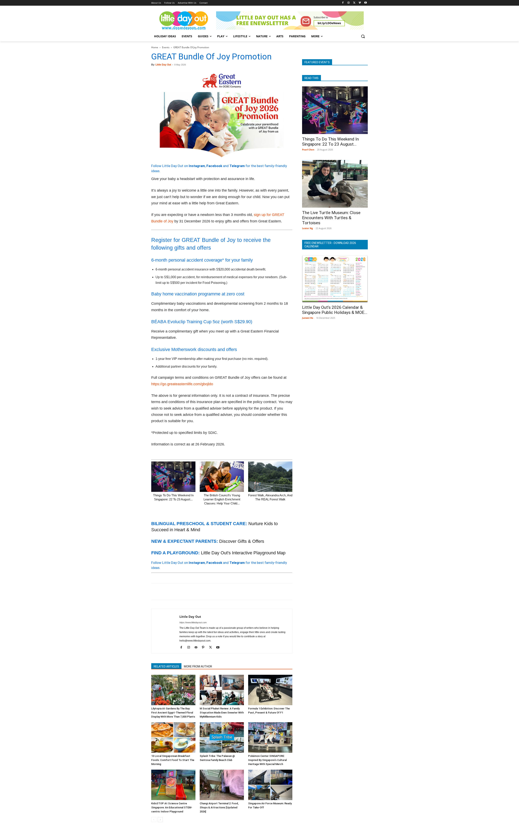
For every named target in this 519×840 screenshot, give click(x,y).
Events (165, 47)
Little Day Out (163, 64)
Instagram (197, 166)
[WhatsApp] (183, 592)
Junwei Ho (307, 317)
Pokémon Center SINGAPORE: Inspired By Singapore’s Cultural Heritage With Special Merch (267, 760)
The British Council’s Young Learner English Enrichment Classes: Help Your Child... (222, 499)
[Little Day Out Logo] (183, 20)
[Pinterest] (174, 592)
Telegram (237, 166)
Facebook (214, 166)
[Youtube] (365, 3)
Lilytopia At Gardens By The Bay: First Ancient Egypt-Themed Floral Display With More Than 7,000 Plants (173, 712)
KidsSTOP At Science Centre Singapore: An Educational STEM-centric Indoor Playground (171, 807)
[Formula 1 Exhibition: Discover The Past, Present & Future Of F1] (270, 690)
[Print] (202, 592)
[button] (363, 36)
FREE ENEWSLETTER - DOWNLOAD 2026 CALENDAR (330, 244)
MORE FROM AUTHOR (198, 666)
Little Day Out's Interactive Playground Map (243, 552)
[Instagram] (348, 3)
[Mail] (197, 647)
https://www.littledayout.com (193, 622)
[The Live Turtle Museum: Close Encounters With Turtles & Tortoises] (335, 184)
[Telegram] (211, 592)
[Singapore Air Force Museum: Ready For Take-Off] (270, 785)
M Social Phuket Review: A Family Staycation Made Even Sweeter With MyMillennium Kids (222, 712)
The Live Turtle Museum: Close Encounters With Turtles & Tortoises (331, 217)
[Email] (193, 592)
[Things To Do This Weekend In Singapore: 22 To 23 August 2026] (173, 476)
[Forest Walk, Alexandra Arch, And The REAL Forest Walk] (270, 476)
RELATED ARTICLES (166, 666)
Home (154, 47)
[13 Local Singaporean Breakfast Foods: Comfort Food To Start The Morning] (173, 737)
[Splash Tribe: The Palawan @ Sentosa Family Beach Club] (222, 737)
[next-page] (160, 819)
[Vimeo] (359, 3)
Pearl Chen (308, 149)
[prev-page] (153, 819)
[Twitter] (354, 3)
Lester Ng (307, 228)
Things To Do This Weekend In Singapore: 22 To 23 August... (330, 142)
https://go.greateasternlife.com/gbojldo (182, 384)
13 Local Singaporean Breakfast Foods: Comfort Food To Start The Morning (172, 760)
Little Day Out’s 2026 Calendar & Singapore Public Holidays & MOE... (334, 310)
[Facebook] (343, 3)
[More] (221, 592)
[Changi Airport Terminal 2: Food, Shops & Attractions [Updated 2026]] (222, 785)
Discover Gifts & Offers (241, 541)
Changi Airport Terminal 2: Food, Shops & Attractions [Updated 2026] (219, 807)
